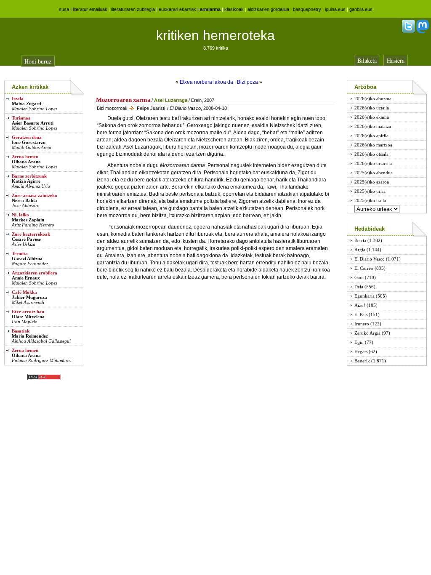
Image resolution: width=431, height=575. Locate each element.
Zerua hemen (25, 156)
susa (64, 9)
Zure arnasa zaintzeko (34, 195)
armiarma (210, 9)
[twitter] (408, 32)
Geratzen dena (27, 137)
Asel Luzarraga (170, 100)
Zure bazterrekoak (31, 234)
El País (360, 314)
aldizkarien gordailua (268, 9)
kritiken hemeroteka (215, 35)
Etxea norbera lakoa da (206, 82)
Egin (359, 342)
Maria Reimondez (30, 335)
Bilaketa (367, 60)
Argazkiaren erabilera (34, 272)
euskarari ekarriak (177, 9)
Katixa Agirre (26, 181)
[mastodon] (422, 32)
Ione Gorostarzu (28, 142)
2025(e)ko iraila (370, 200)
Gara (359, 277)
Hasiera (395, 60)
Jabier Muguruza (29, 297)
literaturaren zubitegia (133, 9)
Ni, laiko (20, 214)
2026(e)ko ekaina (371, 117)
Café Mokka (24, 292)
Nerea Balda (24, 200)
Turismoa (21, 117)
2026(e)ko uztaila (371, 107)
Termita (20, 253)
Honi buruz (37, 61)
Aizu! (359, 305)
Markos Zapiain (28, 219)
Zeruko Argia (367, 332)
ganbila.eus (360, 9)
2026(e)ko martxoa (373, 144)
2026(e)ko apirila (371, 135)
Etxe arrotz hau (28, 311)
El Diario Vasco (369, 258)
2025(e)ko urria (370, 191)
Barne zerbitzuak (29, 175)
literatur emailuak (90, 9)
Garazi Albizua (27, 258)
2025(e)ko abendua (373, 172)
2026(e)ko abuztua (372, 98)
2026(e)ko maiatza (372, 126)
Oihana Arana (26, 161)
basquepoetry (307, 9)
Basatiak (20, 330)
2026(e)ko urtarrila (373, 163)
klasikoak (234, 9)
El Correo (363, 268)
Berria (360, 240)
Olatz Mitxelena (28, 316)
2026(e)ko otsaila (371, 154)
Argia (359, 249)
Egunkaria (364, 295)
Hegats (360, 351)
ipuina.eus (335, 9)
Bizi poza (247, 82)
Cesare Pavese (26, 239)
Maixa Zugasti (26, 103)
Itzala (18, 98)
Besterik (362, 360)
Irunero (361, 323)
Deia (358, 286)
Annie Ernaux (26, 277)
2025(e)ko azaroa (371, 181)
